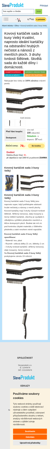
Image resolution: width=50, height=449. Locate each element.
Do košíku (36, 145)
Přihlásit (44, 5)
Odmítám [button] (30, 437)
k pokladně (40, 19)
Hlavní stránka (7, 26)
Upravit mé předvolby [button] (30, 443)
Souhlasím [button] (30, 431)
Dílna (17, 26)
